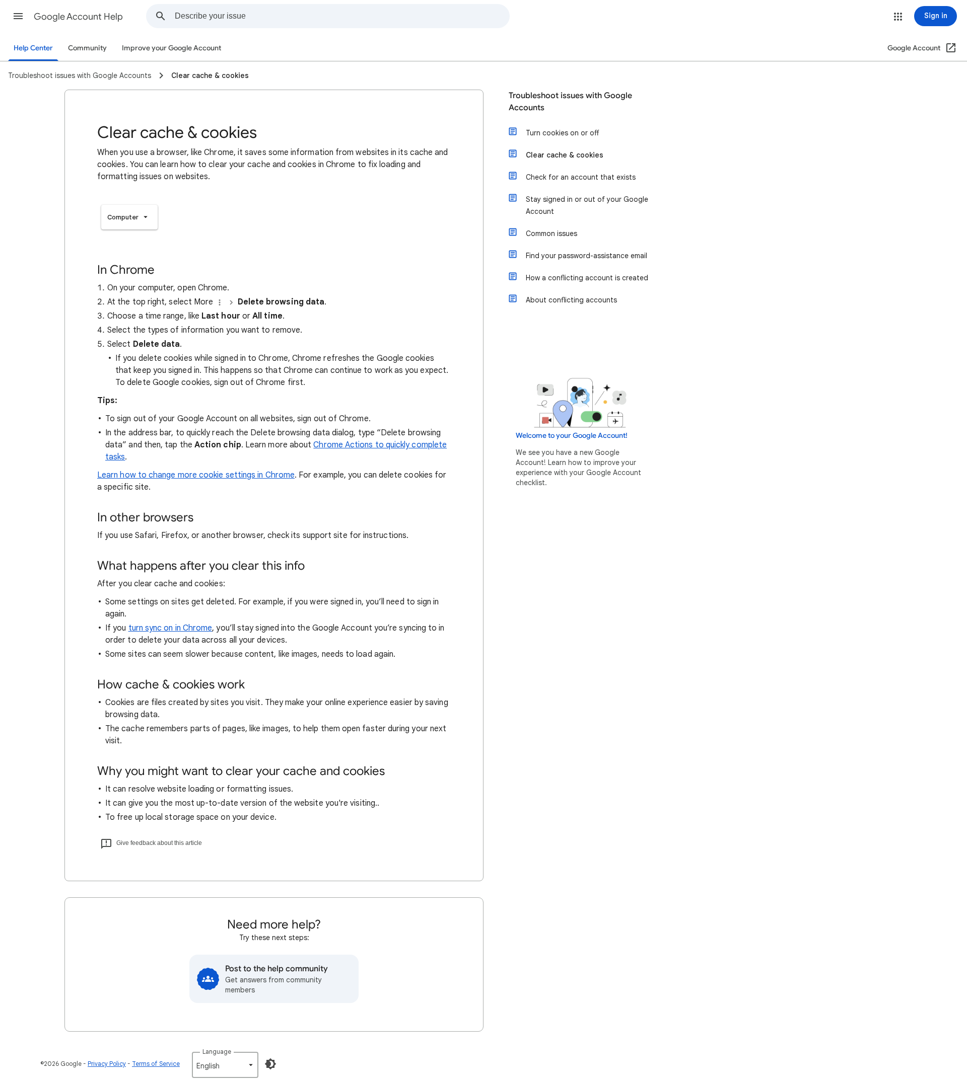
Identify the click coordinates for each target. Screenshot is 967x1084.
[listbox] (129, 217)
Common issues (551, 233)
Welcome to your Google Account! (572, 435)
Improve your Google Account (171, 48)
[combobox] (342, 16)
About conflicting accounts (571, 299)
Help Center (33, 48)
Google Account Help (78, 16)
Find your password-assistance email (586, 255)
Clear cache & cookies (564, 155)
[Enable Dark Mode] (270, 1064)
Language (216, 1051)
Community (87, 48)
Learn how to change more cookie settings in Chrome (196, 475)
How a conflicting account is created (587, 277)
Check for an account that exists (581, 177)
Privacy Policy (107, 1063)
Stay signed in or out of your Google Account (587, 205)
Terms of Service (156, 1063)
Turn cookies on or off (562, 132)
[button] (18, 16)
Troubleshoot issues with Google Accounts (570, 102)
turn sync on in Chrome (170, 628)
